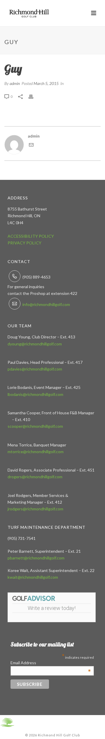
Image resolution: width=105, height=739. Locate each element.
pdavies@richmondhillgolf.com (35, 368)
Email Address (50, 662)
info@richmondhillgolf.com (46, 304)
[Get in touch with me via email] (31, 145)
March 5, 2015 (46, 83)
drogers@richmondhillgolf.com (35, 476)
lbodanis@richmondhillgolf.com (35, 394)
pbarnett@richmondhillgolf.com (36, 557)
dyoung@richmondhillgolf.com (35, 343)
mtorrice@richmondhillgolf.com (36, 451)
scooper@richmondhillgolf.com (35, 426)
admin (15, 83)
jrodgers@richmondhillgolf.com (35, 508)
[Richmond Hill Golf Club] (7, 721)
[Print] (34, 96)
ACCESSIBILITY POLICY (31, 236)
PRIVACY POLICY (24, 242)
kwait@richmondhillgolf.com (33, 577)
